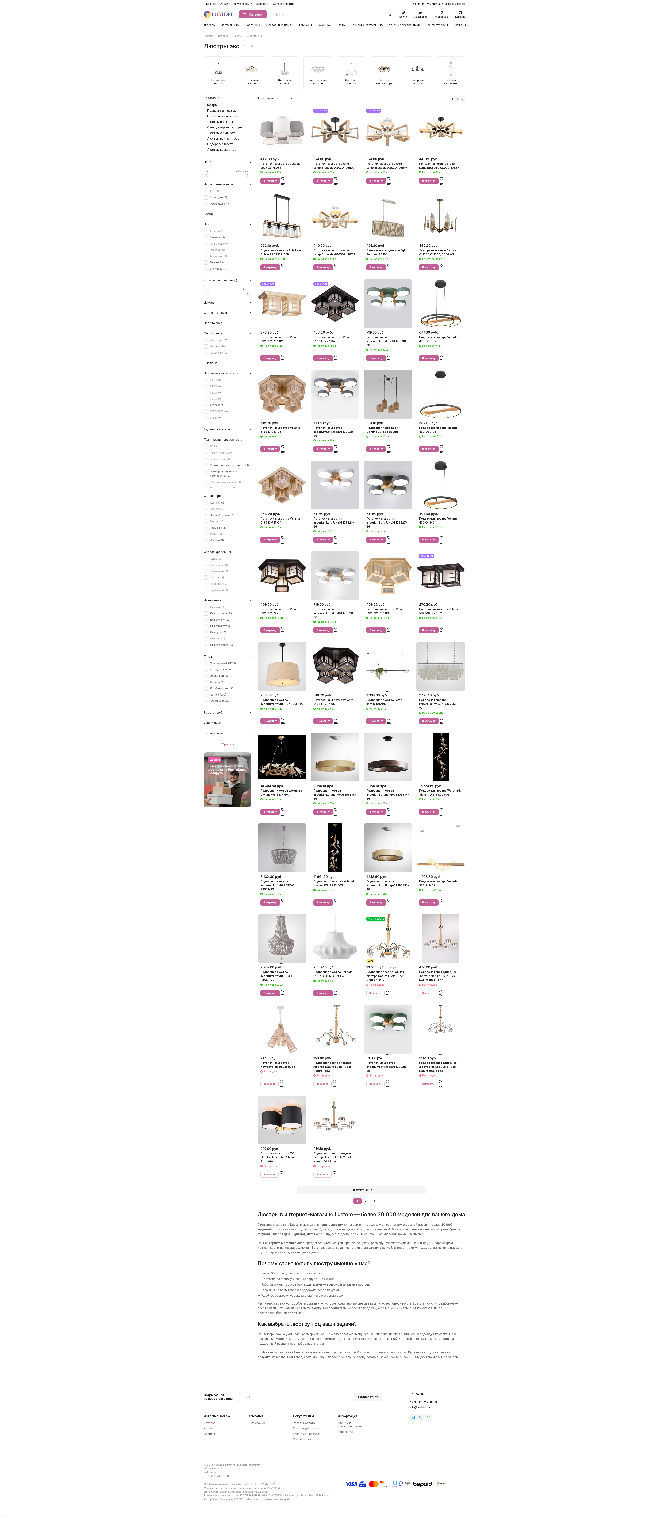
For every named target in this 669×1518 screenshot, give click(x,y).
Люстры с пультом (221, 133)
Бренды (209, 1434)
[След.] (374, 1201)
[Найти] (389, 14)
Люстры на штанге (221, 122)
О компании (256, 1423)
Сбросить (227, 744)
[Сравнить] (283, 183)
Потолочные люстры (222, 116)
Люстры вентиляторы (223, 138)
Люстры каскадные (221, 149)
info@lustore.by (420, 1407)
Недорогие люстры (221, 144)
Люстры (211, 105)
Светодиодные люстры (224, 127)
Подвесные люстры (221, 110)
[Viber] (420, 1417)
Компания (255, 1416)
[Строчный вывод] (457, 98)
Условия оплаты (304, 1423)
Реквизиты (345, 1431)
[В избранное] (282, 178)
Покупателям (303, 1416)
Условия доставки (306, 1428)
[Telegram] (413, 1417)
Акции (208, 1428)
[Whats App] (428, 1417)
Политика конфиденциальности (353, 1424)
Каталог (209, 1423)
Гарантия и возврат (307, 1434)
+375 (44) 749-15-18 (426, 3)
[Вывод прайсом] (462, 98)
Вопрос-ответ (303, 1439)
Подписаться (368, 1397)
